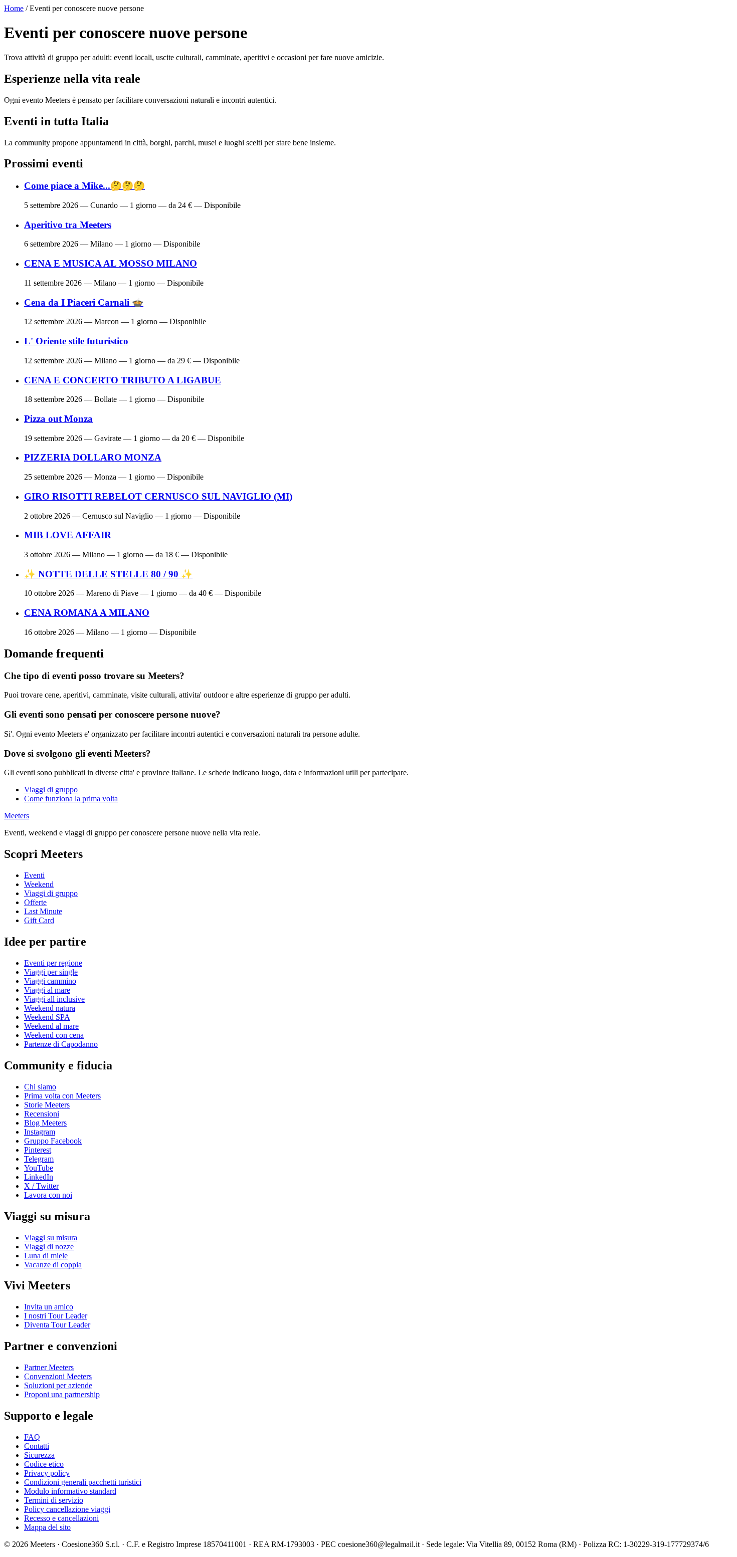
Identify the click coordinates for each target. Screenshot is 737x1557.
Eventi (34, 875)
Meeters (16, 815)
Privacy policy (47, 1473)
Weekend (39, 884)
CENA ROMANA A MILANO (86, 612)
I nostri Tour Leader (55, 1315)
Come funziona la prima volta (71, 798)
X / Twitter (41, 1186)
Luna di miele (46, 1255)
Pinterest (37, 1150)
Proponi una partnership (62, 1394)
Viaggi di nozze (49, 1246)
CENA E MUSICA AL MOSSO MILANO (110, 263)
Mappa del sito (47, 1527)
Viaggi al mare (47, 990)
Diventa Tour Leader (57, 1324)
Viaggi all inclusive (54, 999)
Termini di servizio (53, 1500)
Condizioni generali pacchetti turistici (82, 1482)
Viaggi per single (51, 972)
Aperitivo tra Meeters (67, 224)
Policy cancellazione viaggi (67, 1509)
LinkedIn (38, 1177)
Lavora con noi (48, 1195)
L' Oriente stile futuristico (76, 341)
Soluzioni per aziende (58, 1385)
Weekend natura (49, 1008)
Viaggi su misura (50, 1237)
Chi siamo (40, 1086)
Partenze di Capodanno (61, 1044)
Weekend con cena (54, 1035)
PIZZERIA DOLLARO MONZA (92, 457)
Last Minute (43, 911)
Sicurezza (39, 1455)
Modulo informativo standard (70, 1491)
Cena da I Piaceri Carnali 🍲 (83, 302)
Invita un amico (48, 1306)
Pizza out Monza (58, 418)
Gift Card (39, 920)
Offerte (35, 902)
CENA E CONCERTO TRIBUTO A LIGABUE (122, 380)
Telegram (39, 1159)
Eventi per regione (53, 963)
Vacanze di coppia (53, 1264)
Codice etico (44, 1464)
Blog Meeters (45, 1123)
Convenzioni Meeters (58, 1376)
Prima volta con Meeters (62, 1095)
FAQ (32, 1437)
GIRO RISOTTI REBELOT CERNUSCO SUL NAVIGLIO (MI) (158, 496)
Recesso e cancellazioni (61, 1518)
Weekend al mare (51, 1026)
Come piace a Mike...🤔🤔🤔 (84, 185)
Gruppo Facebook (53, 1141)
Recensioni (41, 1113)
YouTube (38, 1168)
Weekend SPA (47, 1017)
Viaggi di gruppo (51, 789)
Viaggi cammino (50, 981)
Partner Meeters (49, 1367)
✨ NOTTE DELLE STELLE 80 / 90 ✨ (108, 574)
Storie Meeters (47, 1104)
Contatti (36, 1446)
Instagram (39, 1132)
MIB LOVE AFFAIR (67, 535)
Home (14, 8)
